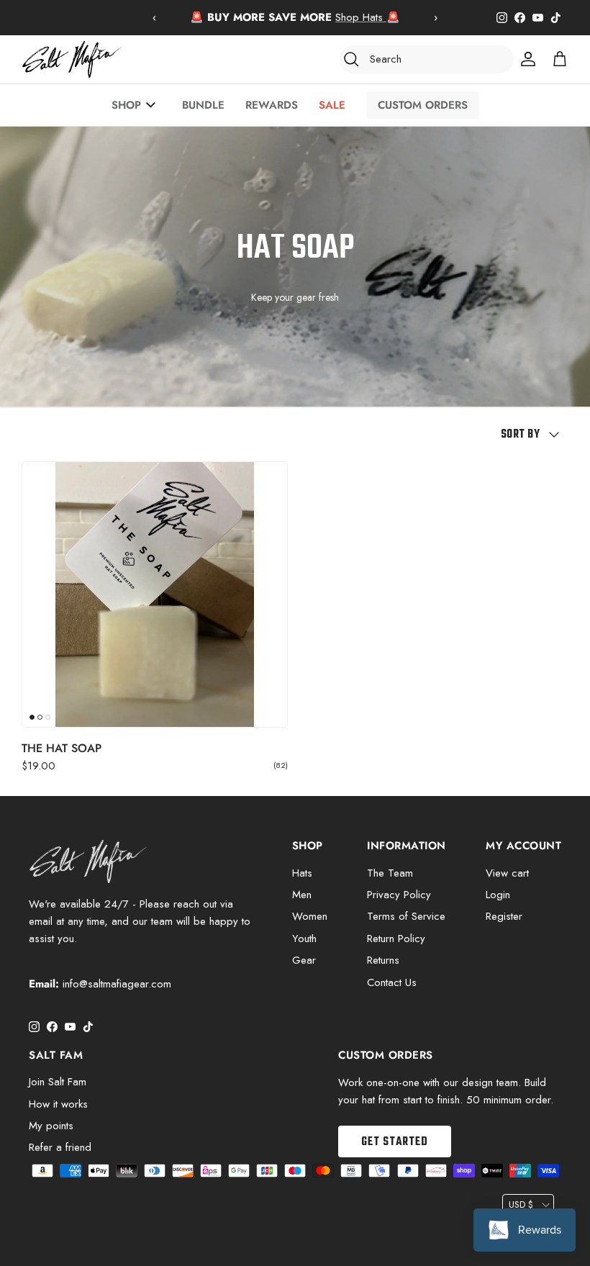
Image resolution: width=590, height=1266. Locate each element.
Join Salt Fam (57, 1082)
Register (504, 916)
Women (309, 916)
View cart (507, 873)
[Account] (525, 59)
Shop (126, 105)
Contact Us (392, 982)
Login (498, 895)
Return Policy (396, 938)
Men (302, 895)
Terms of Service (406, 916)
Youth (304, 938)
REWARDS (271, 105)
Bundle (203, 105)
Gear (304, 960)
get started (394, 1142)
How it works (58, 1104)
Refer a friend (60, 1147)
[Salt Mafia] (72, 59)
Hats (302, 873)
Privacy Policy (399, 895)
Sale (332, 105)
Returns (383, 960)
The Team (390, 873)
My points (51, 1126)
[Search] (351, 59)
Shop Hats (360, 17)
